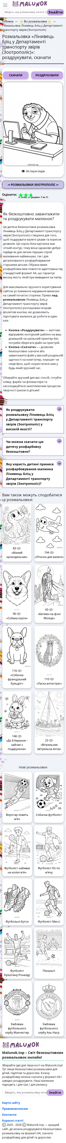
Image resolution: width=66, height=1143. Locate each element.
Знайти (55, 12)
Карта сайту (11, 1103)
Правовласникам (15, 1109)
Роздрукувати (47, 75)
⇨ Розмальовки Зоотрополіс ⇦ (33, 185)
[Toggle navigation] (5, 5)
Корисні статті (12, 1121)
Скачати (15, 75)
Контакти (9, 1115)
